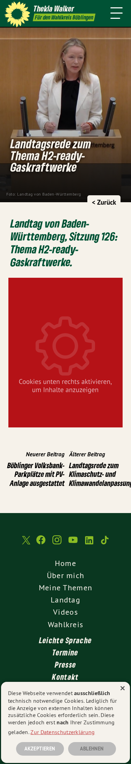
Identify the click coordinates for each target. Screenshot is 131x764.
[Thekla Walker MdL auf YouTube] (73, 543)
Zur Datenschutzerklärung (62, 731)
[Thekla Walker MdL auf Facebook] (41, 543)
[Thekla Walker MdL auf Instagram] (57, 543)
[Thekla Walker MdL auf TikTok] (105, 543)
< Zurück (104, 202)
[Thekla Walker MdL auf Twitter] (25, 543)
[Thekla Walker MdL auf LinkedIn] (89, 543)
